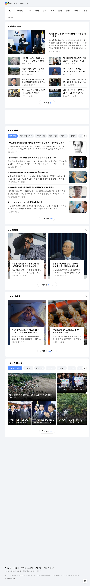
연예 (15, 3)
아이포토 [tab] (61, 368)
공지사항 (38, 568)
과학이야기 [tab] (41, 136)
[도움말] (85, 230)
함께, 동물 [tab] (53, 136)
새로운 (48, 103)
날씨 (26, 3)
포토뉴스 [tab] (28, 368)
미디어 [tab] (63, 136)
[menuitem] (9, 10)
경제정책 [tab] (12, 136)
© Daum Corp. (10, 578)
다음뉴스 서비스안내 (12, 568)
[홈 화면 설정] (85, 580)
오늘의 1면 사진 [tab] (15, 368)
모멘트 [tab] (71, 368)
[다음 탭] (84, 136)
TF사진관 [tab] (39, 368)
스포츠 (21, 3)
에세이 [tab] (72, 136)
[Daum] (6, 3)
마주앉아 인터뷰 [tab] (26, 136)
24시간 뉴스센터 (27, 568)
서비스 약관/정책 (49, 568)
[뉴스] (10, 3)
